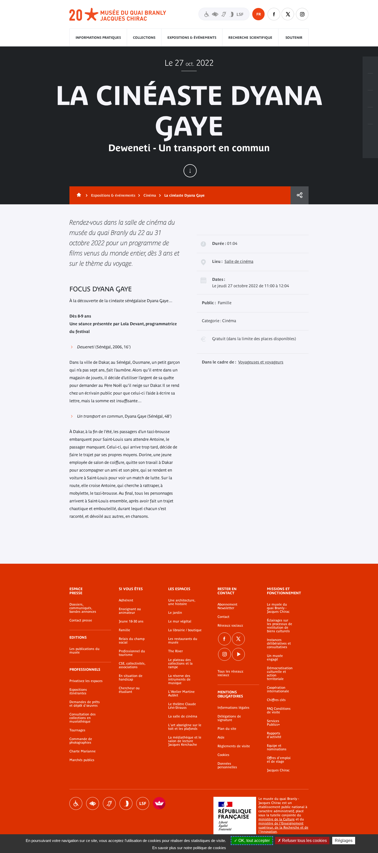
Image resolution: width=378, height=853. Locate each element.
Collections (144, 38)
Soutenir (293, 38)
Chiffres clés (276, 700)
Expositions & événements (191, 38)
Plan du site (227, 729)
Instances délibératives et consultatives (279, 643)
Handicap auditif (109, 803)
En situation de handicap (130, 677)
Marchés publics (81, 760)
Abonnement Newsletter (227, 606)
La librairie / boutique (185, 630)
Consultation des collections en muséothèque (82, 718)
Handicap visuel (92, 803)
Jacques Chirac (278, 770)
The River (175, 651)
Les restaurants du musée (182, 640)
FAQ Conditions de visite (279, 710)
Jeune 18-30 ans (131, 621)
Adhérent (126, 600)
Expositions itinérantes (78, 691)
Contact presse (80, 620)
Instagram (302, 14)
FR (258, 14)
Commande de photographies (80, 740)
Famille (124, 630)
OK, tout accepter (253, 840)
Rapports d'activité (274, 735)
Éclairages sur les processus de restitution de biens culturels (279, 626)
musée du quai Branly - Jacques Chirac (118, 14)
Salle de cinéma (238, 261)
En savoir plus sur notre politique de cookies (189, 848)
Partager (300, 195)
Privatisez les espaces (86, 681)
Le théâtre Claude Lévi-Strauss (182, 706)
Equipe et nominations (276, 747)
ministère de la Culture (276, 819)
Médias (370, 115)
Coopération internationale (278, 689)
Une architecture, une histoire (181, 602)
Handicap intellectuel (126, 803)
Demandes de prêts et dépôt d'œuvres (84, 703)
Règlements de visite (234, 746)
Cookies (223, 755)
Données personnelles (227, 765)
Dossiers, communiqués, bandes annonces (82, 608)
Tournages (77, 730)
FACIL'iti (159, 803)
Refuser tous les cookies (304, 840)
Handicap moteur (75, 803)
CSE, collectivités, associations (132, 665)
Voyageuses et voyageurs (260, 362)
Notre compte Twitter (288, 14)
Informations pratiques (98, 38)
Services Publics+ (273, 722)
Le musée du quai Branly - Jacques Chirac (278, 608)
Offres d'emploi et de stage (279, 759)
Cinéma (149, 195)
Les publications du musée (84, 650)
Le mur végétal (179, 621)
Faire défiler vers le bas (190, 170)
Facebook (224, 639)
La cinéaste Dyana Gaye (184, 195)
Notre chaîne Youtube (238, 654)
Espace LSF (142, 803)
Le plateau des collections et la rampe (180, 663)
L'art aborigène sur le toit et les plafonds (184, 727)
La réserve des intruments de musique (179, 679)
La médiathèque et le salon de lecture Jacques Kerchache (184, 741)
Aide (221, 737)
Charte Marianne (82, 751)
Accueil (78, 195)
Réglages (344, 840)
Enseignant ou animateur (130, 611)
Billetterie (370, 64)
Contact (223, 617)
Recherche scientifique (250, 38)
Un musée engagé (275, 657)
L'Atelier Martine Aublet (181, 693)
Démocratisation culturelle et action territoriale (280, 673)
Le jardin (175, 613)
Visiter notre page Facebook (273, 14)
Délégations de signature (229, 718)
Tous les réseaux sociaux (230, 673)
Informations (370, 81)
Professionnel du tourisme (132, 653)
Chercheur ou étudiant (129, 690)
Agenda (370, 98)
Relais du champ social (132, 640)
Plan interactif (370, 132)
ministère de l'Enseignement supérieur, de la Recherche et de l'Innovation (283, 827)
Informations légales (233, 708)
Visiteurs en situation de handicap (224, 14)
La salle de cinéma (182, 716)
